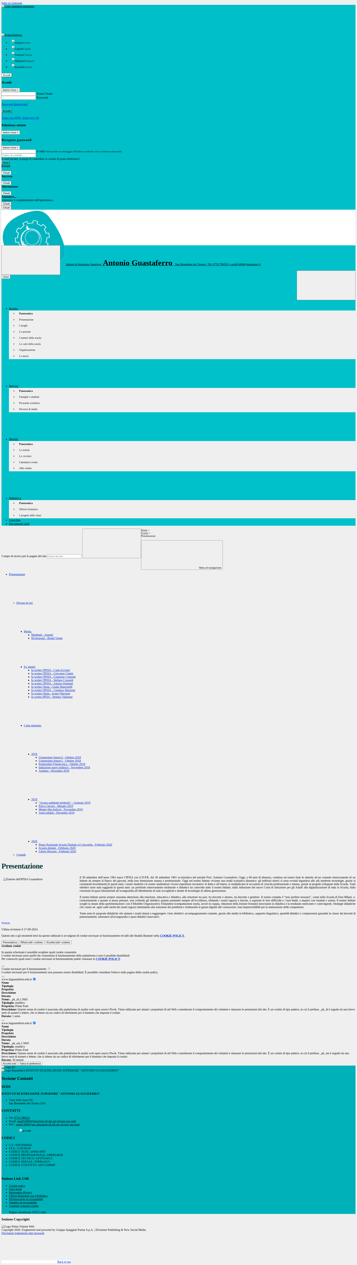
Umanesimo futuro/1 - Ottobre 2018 (60, 760)
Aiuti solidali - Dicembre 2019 (56, 812)
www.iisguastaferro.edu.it (16, 979)
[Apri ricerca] (326, 285)
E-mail (40, 151)
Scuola (144, 533)
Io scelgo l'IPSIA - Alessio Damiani (52, 683)
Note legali (15, 1189)
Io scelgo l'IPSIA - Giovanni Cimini (52, 673)
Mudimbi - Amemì (42, 634)
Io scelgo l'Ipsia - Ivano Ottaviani (50, 693)
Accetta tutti (58, 942)
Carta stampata (33, 725)
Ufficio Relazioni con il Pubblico (28, 1195)
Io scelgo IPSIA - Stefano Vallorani (52, 696)
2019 (34, 799)
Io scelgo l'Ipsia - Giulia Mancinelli (51, 686)
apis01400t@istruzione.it (46, 1121)
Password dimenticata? (14, 104)
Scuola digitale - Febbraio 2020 (57, 848)
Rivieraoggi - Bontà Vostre (47, 638)
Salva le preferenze (30, 1063)
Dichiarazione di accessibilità (26, 1199)
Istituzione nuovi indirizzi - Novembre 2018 (64, 767)
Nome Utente (44, 93)
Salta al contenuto (11, 3)
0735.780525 (22, 1117)
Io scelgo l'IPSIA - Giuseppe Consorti (53, 676)
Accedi (6, 75)
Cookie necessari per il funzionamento (24, 968)
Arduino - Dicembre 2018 (54, 770)
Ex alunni (30, 666)
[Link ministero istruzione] (17, 6)
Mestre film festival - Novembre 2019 (61, 809)
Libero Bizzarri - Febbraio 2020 (57, 851)
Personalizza (10, 942)
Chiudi (6, 172)
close (6, 276)
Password (42, 97)
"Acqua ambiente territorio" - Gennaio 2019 (64, 802)
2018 (34, 754)
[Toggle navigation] (30, 260)
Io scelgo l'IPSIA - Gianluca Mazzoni (53, 690)
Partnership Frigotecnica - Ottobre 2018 (62, 764)
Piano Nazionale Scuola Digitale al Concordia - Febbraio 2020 (75, 844)
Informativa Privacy (20, 1192)
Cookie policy (17, 1185)
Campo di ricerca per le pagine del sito (23, 556)
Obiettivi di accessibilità (23, 1202)
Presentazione (17, 574)
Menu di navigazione (209, 567)
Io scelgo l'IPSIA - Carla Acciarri (50, 670)
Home (144, 530)
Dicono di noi (24, 602)
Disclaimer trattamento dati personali (22, 1233)
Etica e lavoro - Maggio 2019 (56, 806)
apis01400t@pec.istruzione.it (48, 1124)
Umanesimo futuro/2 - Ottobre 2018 (60, 757)
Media (28, 631)
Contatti (21, 854)
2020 (34, 841)
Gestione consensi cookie (24, 1205)
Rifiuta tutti (32, 942)
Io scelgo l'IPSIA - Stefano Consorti (52, 680)
